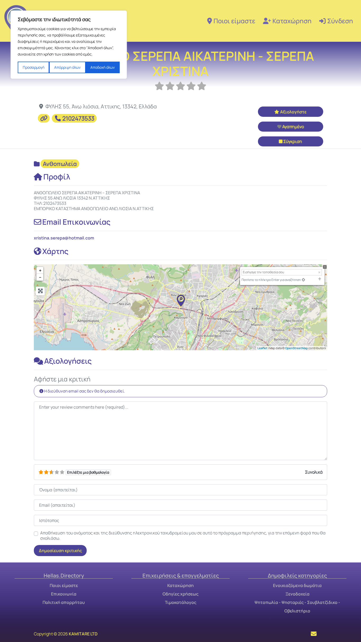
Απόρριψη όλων (67, 67)
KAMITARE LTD (83, 634)
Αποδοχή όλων (102, 67)
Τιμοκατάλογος (180, 602)
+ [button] (40, 270)
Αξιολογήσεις (68, 361)
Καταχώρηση (292, 20)
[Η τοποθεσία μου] (303, 280)
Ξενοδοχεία (297, 594)
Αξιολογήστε (293, 112)
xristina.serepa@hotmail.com (64, 238)
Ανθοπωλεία (60, 164)
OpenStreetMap (296, 348)
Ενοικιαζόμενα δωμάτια (297, 585)
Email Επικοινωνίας (76, 222)
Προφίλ (56, 177)
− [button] (40, 277)
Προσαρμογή (33, 67)
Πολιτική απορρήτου (64, 602)
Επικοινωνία (63, 594)
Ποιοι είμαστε (234, 20)
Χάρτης (55, 251)
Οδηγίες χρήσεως (180, 594)
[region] (69, 45)
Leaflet (262, 348)
